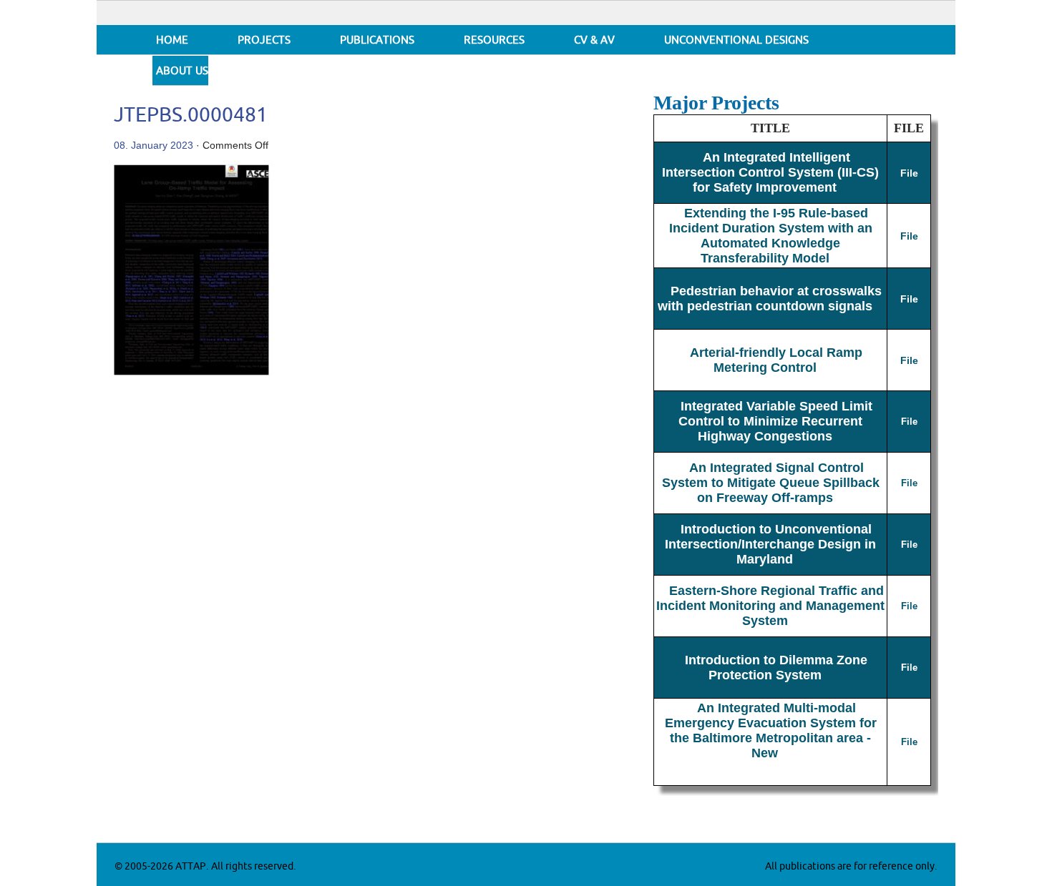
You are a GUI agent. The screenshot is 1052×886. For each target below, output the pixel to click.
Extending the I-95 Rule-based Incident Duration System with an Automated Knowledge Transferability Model (770, 235)
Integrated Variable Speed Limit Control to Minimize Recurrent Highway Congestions (775, 421)
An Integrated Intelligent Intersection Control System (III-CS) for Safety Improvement (770, 172)
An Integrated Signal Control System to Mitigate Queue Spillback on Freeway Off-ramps (771, 483)
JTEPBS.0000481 (191, 115)
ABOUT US (182, 71)
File (909, 173)
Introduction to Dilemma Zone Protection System (776, 667)
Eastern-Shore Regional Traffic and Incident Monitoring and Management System (770, 606)
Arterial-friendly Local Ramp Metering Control (776, 360)
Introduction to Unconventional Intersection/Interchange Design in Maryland (770, 544)
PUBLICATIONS (377, 40)
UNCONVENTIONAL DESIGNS (736, 40)
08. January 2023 (153, 145)
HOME (172, 40)
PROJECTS (264, 40)
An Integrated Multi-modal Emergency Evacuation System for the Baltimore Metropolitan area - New (771, 730)
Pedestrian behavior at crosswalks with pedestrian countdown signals (770, 298)
